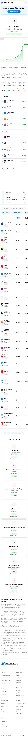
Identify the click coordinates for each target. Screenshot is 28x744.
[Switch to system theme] (21, 736)
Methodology (4, 712)
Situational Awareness (18, 681)
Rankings (3, 694)
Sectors (3, 688)
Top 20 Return (14, 39)
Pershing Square (20, 695)
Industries (4, 691)
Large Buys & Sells (6, 680)
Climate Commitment (19, 712)
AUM (2, 39)
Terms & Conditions (21, 703)
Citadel (17, 675)
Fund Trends (4, 678)
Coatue (17, 685)
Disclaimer (18, 709)
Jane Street (19, 672)
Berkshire (18, 690)
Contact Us (4, 721)
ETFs (2, 686)
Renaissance (19, 678)
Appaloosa (18, 693)
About (2, 724)
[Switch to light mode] (24, 736)
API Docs (3, 703)
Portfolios (3, 672)
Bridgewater (19, 687)
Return (7, 39)
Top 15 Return (23, 39)
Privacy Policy (19, 706)
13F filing (15, 652)
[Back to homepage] (7, 2)
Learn (2, 709)
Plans (2, 706)
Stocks (3, 683)
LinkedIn (3, 729)
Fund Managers (5, 675)
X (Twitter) (4, 727)
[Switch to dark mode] (26, 736)
